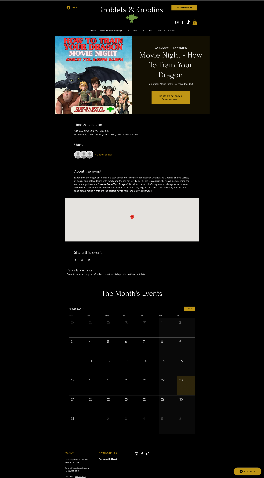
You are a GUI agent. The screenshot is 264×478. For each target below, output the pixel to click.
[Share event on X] (82, 260)
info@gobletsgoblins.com (78, 468)
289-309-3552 (80, 476)
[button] (194, 22)
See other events (170, 99)
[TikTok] (188, 22)
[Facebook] (182, 22)
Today (189, 308)
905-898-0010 (73, 471)
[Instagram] (177, 22)
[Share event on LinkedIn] (89, 260)
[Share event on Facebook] (75, 260)
